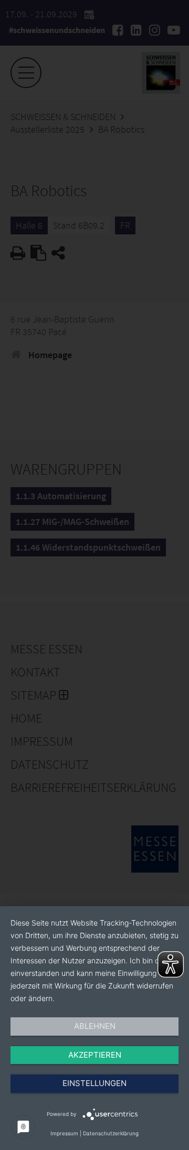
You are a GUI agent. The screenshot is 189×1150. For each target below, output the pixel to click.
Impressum (64, 1133)
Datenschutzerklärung (111, 1133)
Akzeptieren (94, 1055)
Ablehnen (95, 1026)
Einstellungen (94, 1083)
